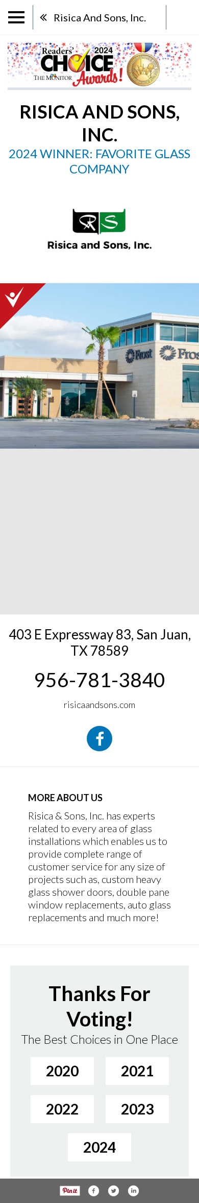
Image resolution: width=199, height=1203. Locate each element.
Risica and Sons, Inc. (100, 17)
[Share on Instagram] (133, 1191)
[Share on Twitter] (113, 1191)
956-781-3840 (99, 679)
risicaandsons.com (99, 704)
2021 (137, 1070)
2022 (62, 1109)
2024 (99, 1147)
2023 (137, 1109)
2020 (62, 1070)
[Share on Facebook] (93, 1191)
